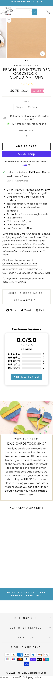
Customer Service (26, 627)
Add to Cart (17, 568)
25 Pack (32, 107)
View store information (18, 180)
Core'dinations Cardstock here (19, 263)
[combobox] (26, 12)
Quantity (26, 130)
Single (19, 107)
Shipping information (25, 293)
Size (26, 101)
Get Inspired (25, 618)
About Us (26, 637)
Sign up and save (26, 647)
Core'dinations (26, 65)
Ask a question (26, 300)
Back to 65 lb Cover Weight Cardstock (28, 594)
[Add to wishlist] (9, 20)
